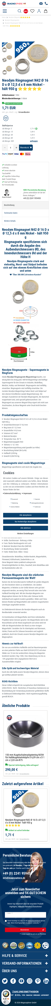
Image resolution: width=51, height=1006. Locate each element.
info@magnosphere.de (14, 877)
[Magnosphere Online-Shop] (14, 3)
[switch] (6, 1002)
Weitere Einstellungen (25, 533)
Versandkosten (24, 112)
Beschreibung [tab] (9, 205)
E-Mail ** (10, 913)
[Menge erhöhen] (16, 148)
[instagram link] (29, 981)
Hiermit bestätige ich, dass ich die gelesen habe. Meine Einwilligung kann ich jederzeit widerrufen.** (26, 922)
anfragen (34, 141)
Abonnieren (24, 930)
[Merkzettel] (32, 11)
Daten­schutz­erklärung (12, 493)
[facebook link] (13, 981)
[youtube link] (21, 981)
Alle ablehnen (25, 528)
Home (4, 17)
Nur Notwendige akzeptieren (25, 521)
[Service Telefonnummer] (46, 3)
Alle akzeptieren (25, 515)
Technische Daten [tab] (10, 213)
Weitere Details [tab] (10, 221)
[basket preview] (45, 11)
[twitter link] (5, 981)
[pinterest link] (38, 981)
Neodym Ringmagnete (12, 20)
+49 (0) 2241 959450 (32, 198)
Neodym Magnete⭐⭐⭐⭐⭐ (19, 17)
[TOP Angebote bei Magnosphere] (25, 11)
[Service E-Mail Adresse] (41, 3)
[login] (39, 11)
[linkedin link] (46, 981)
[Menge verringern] (4, 148)
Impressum (27, 493)
